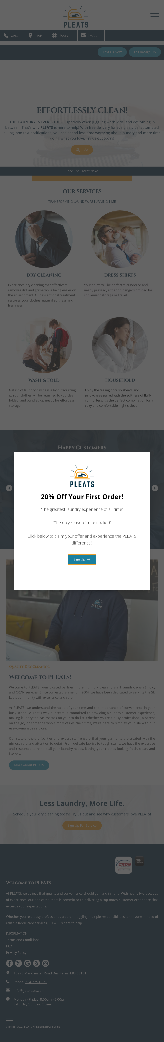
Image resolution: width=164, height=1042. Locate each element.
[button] (147, 455)
